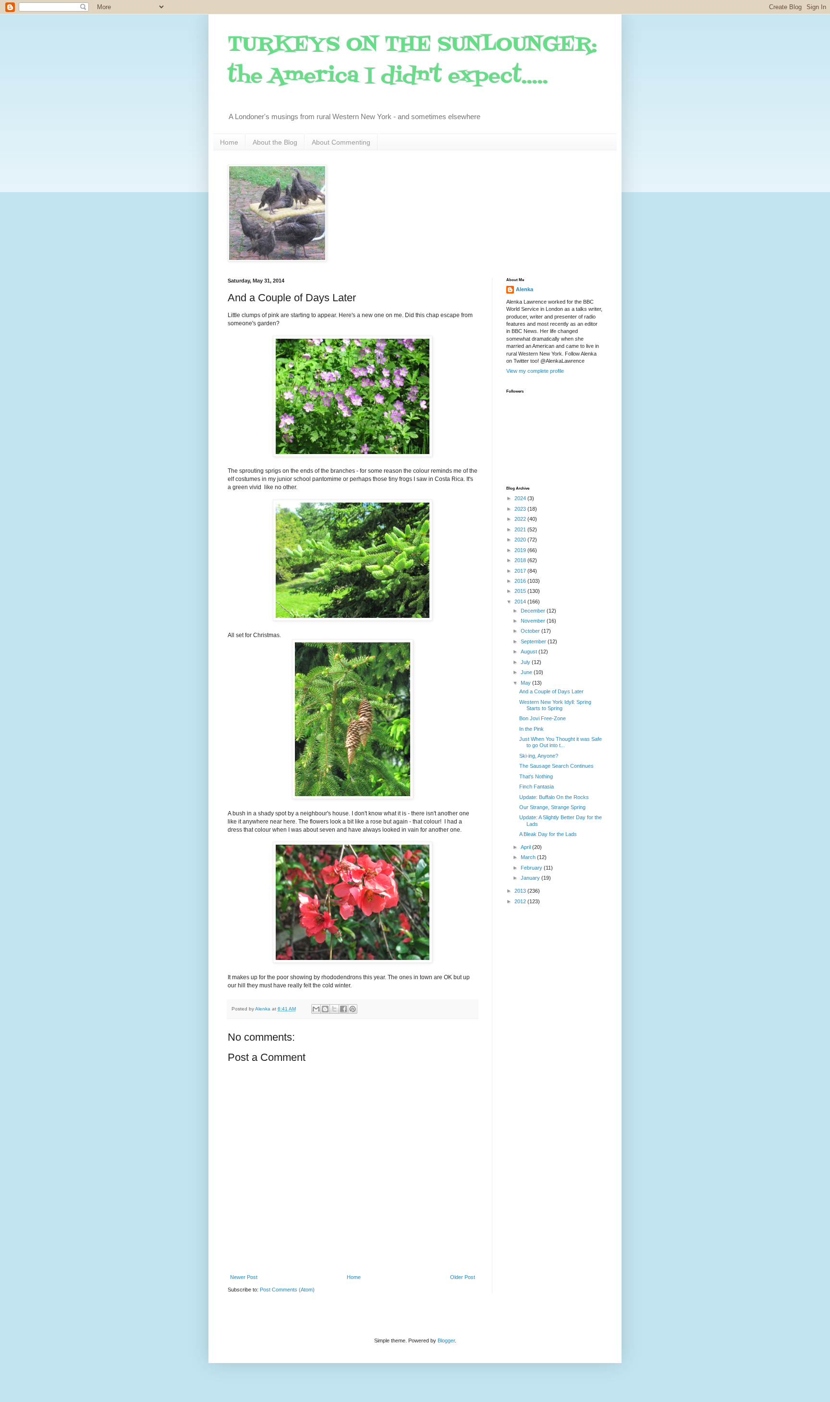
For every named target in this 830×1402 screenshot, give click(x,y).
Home (229, 142)
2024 (520, 498)
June (527, 672)
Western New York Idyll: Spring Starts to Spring (555, 705)
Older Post (462, 1277)
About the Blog (275, 142)
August (529, 651)
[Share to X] (334, 1009)
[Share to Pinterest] (352, 1009)
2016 (520, 581)
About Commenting (341, 142)
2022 (520, 519)
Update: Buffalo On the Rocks (554, 797)
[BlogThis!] (325, 1009)
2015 (520, 591)
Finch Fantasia (536, 786)
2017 (520, 571)
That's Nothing (536, 776)
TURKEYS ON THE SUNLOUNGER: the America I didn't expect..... (412, 61)
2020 (520, 539)
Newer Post (243, 1277)
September (534, 641)
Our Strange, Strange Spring (552, 807)
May (526, 683)
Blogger (446, 1340)
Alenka (524, 289)
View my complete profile (535, 371)
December (534, 611)
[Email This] (316, 1009)
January (531, 878)
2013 (520, 891)
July (526, 662)
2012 (520, 901)
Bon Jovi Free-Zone (542, 718)
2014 (520, 601)
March (529, 857)
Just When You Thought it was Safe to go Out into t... (560, 742)
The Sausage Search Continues (556, 766)
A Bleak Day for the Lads (548, 834)
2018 (520, 560)
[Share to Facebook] (343, 1009)
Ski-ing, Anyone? (538, 756)
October (531, 631)
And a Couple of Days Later (551, 691)
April (526, 847)
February (532, 868)
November (534, 621)
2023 (520, 509)
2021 (520, 529)
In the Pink (531, 729)
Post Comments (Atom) (287, 1289)
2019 (520, 550)
